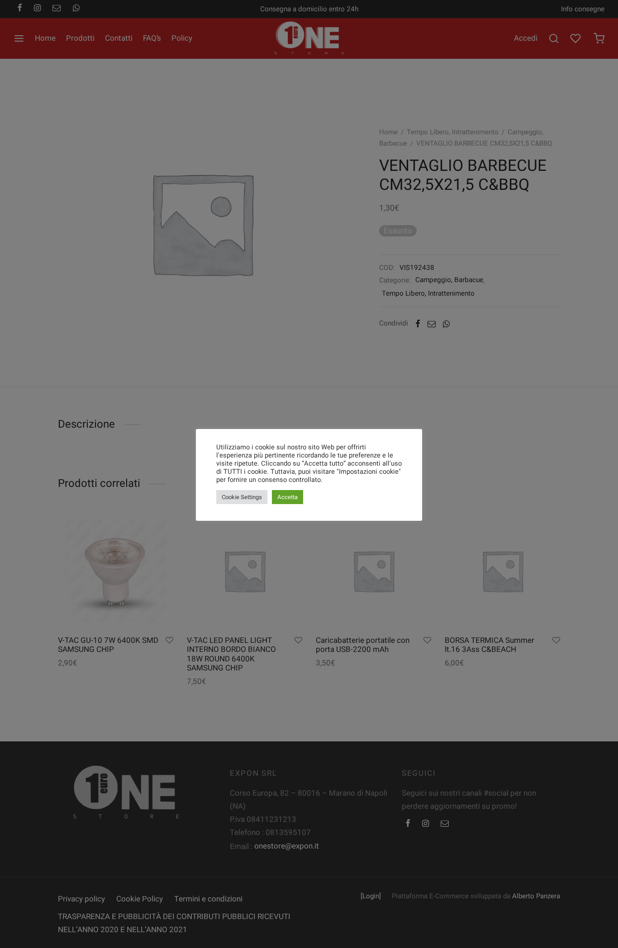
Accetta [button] (287, 497)
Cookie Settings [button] (242, 497)
